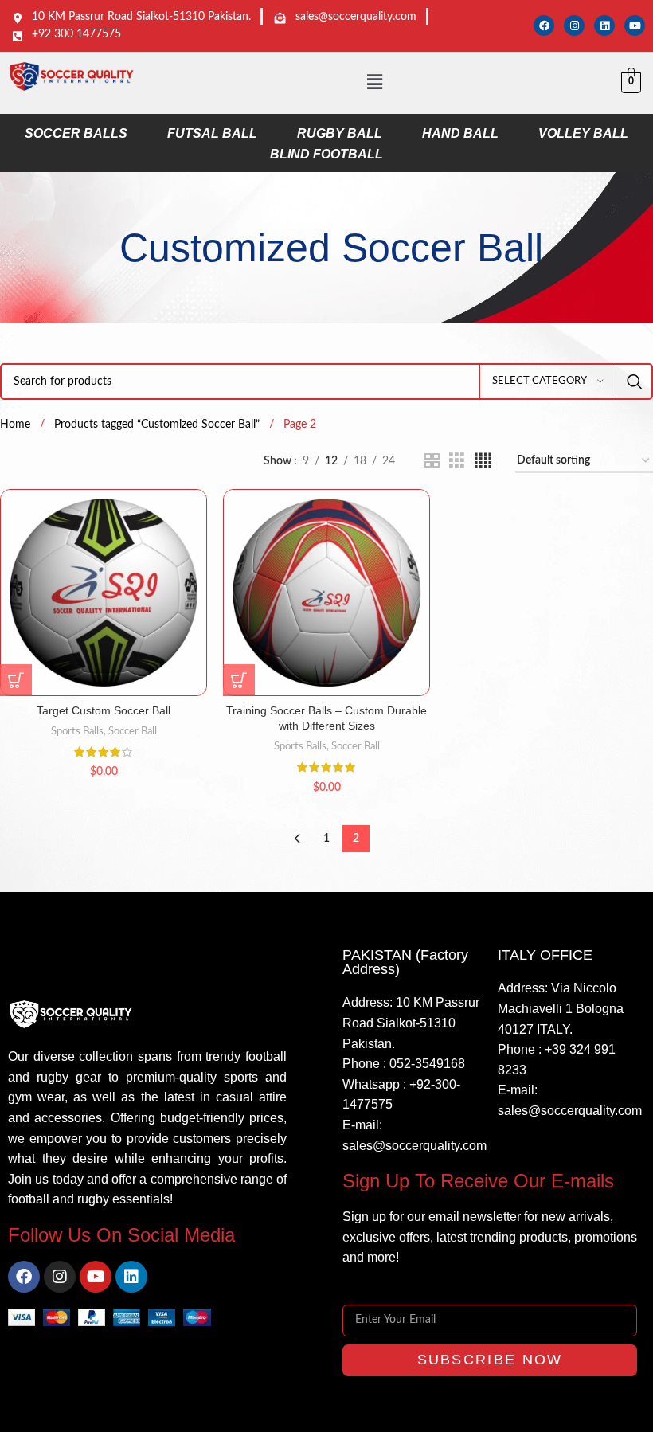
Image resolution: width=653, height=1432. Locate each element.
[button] (374, 83)
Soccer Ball (132, 731)
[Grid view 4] (483, 461)
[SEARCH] (634, 381)
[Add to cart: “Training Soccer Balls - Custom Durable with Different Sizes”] (239, 680)
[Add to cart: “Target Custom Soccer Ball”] (16, 680)
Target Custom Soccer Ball (103, 710)
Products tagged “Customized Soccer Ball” (158, 424)
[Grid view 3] (456, 461)
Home (16, 424)
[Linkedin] (604, 25)
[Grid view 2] (432, 461)
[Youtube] (634, 25)
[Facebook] (544, 25)
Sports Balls (77, 731)
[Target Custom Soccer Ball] (103, 592)
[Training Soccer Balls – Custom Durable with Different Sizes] (326, 592)
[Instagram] (574, 25)
